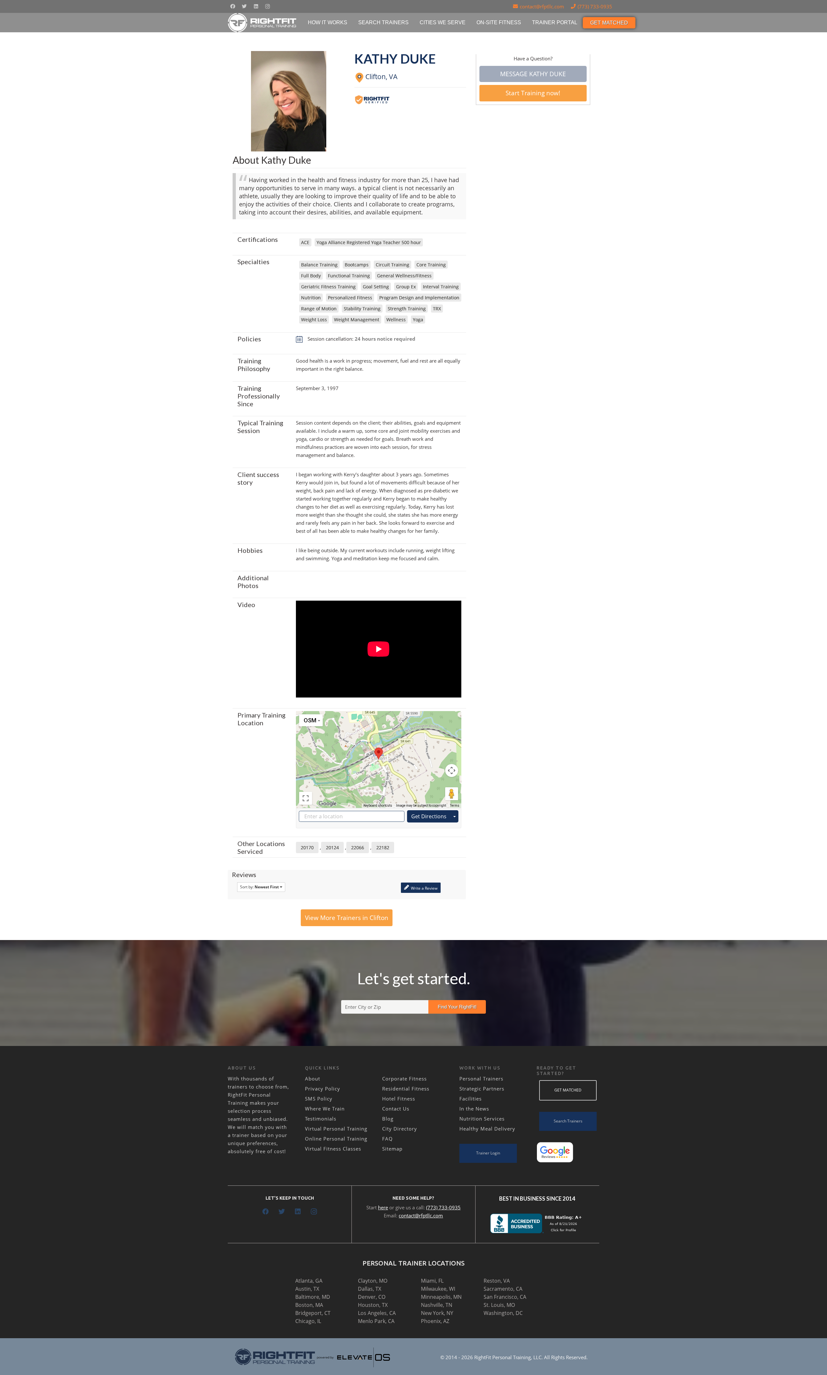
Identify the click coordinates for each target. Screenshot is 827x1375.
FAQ (387, 1138)
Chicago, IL (308, 1321)
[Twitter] (244, 6)
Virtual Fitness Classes (333, 1148)
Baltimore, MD (312, 1296)
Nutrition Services (482, 1118)
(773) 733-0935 (443, 1207)
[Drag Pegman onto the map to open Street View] (451, 793)
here (383, 1207)
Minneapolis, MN (441, 1296)
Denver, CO (371, 1296)
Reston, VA (497, 1280)
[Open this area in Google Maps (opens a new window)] (327, 804)
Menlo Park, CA (376, 1321)
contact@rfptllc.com (421, 1215)
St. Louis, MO (499, 1304)
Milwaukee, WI (438, 1288)
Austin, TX (307, 1288)
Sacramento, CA (503, 1288)
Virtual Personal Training (336, 1128)
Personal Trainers (481, 1078)
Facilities (470, 1098)
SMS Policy (318, 1098)
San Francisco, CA (505, 1296)
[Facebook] (232, 6)
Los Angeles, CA (377, 1313)
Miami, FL (432, 1280)
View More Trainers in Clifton (346, 918)
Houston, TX (373, 1304)
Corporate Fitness (404, 1078)
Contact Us (395, 1108)
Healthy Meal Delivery (487, 1128)
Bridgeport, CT (312, 1313)
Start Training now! (533, 93)
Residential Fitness (405, 1088)
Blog (387, 1118)
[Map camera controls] (451, 770)
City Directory (399, 1128)
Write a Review (423, 888)
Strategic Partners (481, 1088)
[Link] (262, 22)
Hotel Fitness (398, 1098)
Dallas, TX (369, 1288)
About (312, 1078)
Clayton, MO (372, 1280)
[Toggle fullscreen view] (305, 798)
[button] (378, 754)
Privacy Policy (322, 1088)
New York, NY (437, 1313)
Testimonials (320, 1118)
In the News (474, 1108)
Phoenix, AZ (435, 1321)
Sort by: (259, 887)
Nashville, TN (436, 1304)
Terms (454, 805)
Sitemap (392, 1148)
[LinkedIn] (256, 6)
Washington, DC (503, 1313)
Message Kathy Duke (533, 74)
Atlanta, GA (308, 1280)
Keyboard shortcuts (377, 805)
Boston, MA (309, 1304)
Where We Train (325, 1108)
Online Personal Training (336, 1138)
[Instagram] (267, 6)
